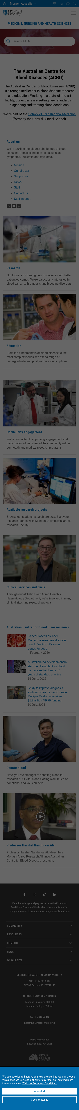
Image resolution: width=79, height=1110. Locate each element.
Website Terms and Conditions (39, 1083)
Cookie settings (39, 1099)
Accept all (39, 1091)
